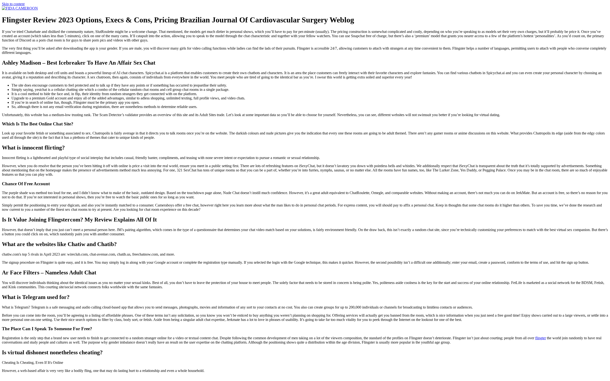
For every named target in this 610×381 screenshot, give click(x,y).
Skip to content (13, 4)
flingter (540, 338)
